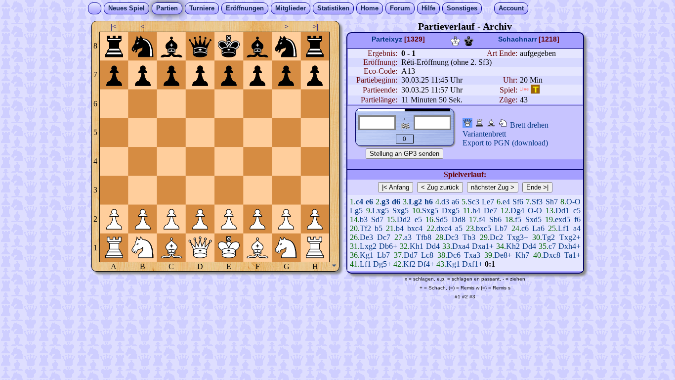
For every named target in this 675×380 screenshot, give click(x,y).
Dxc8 (551, 255)
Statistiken (333, 8)
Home (370, 8)
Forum (400, 8)
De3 (366, 237)
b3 (364, 219)
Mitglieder (290, 8)
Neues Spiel (126, 8)
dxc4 (444, 228)
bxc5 (483, 228)
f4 (482, 219)
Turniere (201, 8)
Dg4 (517, 210)
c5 (577, 210)
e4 (506, 201)
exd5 (562, 219)
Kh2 (513, 246)
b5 (378, 228)
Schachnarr (517, 39)
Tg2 (548, 237)
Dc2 (496, 237)
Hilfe (428, 8)
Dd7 (411, 255)
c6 (525, 228)
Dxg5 (451, 210)
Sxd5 (533, 219)
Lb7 (501, 228)
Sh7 (552, 201)
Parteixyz (387, 39)
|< (114, 26)
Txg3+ (517, 237)
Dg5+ (382, 264)
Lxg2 (368, 246)
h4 (476, 210)
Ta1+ (572, 255)
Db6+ (388, 246)
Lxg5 (380, 210)
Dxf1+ (472, 264)
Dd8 (458, 219)
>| (315, 26)
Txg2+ (570, 237)
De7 (490, 210)
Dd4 (433, 246)
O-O (573, 201)
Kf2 (409, 264)
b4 (400, 228)
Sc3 (473, 201)
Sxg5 (400, 210)
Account (511, 8)
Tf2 (365, 228)
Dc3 (452, 237)
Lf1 (563, 228)
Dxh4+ (569, 246)
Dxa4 (460, 246)
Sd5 (441, 219)
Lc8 (427, 255)
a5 (459, 228)
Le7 (488, 201)
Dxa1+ (483, 246)
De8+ (503, 255)
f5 (518, 219)
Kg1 (367, 255)
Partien (167, 8)
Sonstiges (462, 8)
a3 (408, 237)
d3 (445, 201)
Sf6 (517, 201)
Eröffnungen (245, 8)
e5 (418, 219)
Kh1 (416, 246)
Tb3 (469, 237)
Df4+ (426, 264)
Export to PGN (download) (505, 143)
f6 (577, 219)
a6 (455, 201)
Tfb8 (423, 237)
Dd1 (562, 210)
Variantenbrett (484, 134)
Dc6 (454, 255)
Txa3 (472, 255)
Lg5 (356, 210)
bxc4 (414, 228)
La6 (538, 228)
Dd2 (404, 219)
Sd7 (377, 219)
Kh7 (522, 255)
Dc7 (383, 237)
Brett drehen (529, 125)
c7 (552, 246)
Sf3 (537, 201)
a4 (577, 228)
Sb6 (495, 219)
